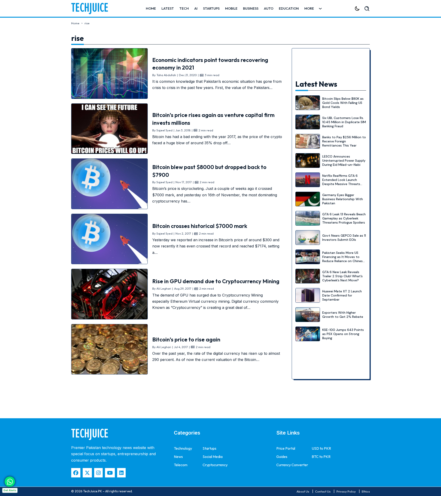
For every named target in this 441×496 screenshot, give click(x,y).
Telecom (180, 465)
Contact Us (323, 491)
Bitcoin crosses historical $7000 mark (199, 225)
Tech (184, 8)
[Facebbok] (75, 472)
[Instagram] (98, 472)
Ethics (366, 491)
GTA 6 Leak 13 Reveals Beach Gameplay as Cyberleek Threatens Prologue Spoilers (344, 218)
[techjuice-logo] (92, 8)
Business (250, 8)
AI (196, 8)
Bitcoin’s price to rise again (186, 339)
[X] (87, 472)
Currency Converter (292, 465)
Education (289, 8)
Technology (183, 448)
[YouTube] (110, 472)
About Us (303, 491)
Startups (211, 8)
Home (151, 8)
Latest (167, 8)
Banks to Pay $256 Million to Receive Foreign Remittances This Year (344, 141)
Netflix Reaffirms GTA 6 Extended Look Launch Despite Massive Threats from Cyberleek (341, 182)
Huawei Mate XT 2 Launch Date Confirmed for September (342, 295)
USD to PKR (321, 448)
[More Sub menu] (320, 8)
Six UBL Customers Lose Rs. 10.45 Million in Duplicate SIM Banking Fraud (344, 122)
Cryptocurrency (215, 465)
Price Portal (285, 448)
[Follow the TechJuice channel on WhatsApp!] (10, 482)
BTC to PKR (321, 456)
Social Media (213, 456)
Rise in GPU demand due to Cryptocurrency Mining (215, 281)
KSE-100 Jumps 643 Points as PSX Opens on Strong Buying (343, 334)
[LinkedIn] (121, 472)
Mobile (231, 8)
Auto (268, 8)
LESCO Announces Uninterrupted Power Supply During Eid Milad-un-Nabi (343, 160)
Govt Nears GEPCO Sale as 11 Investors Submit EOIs (344, 237)
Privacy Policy (346, 491)
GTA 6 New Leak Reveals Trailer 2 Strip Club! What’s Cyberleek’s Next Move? (342, 276)
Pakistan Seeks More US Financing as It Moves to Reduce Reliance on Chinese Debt (343, 259)
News (178, 456)
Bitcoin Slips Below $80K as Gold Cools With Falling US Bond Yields (343, 103)
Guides (281, 456)
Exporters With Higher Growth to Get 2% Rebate (342, 314)
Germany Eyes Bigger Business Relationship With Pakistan (342, 199)
